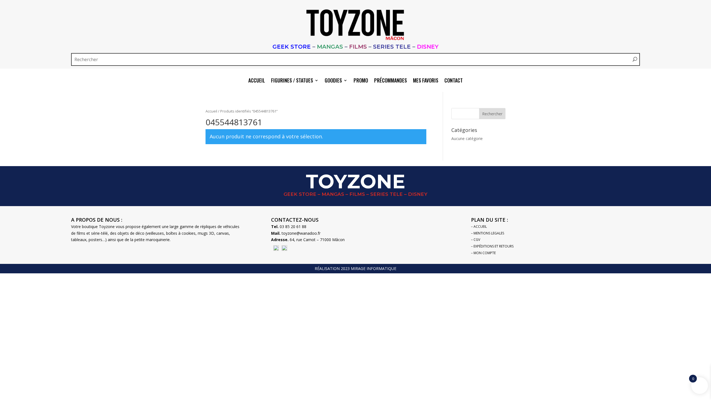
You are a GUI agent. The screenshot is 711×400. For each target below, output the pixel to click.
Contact (453, 81)
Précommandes (390, 81)
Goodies (333, 81)
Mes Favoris (425, 81)
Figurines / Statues (292, 81)
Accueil (256, 81)
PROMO (361, 81)
